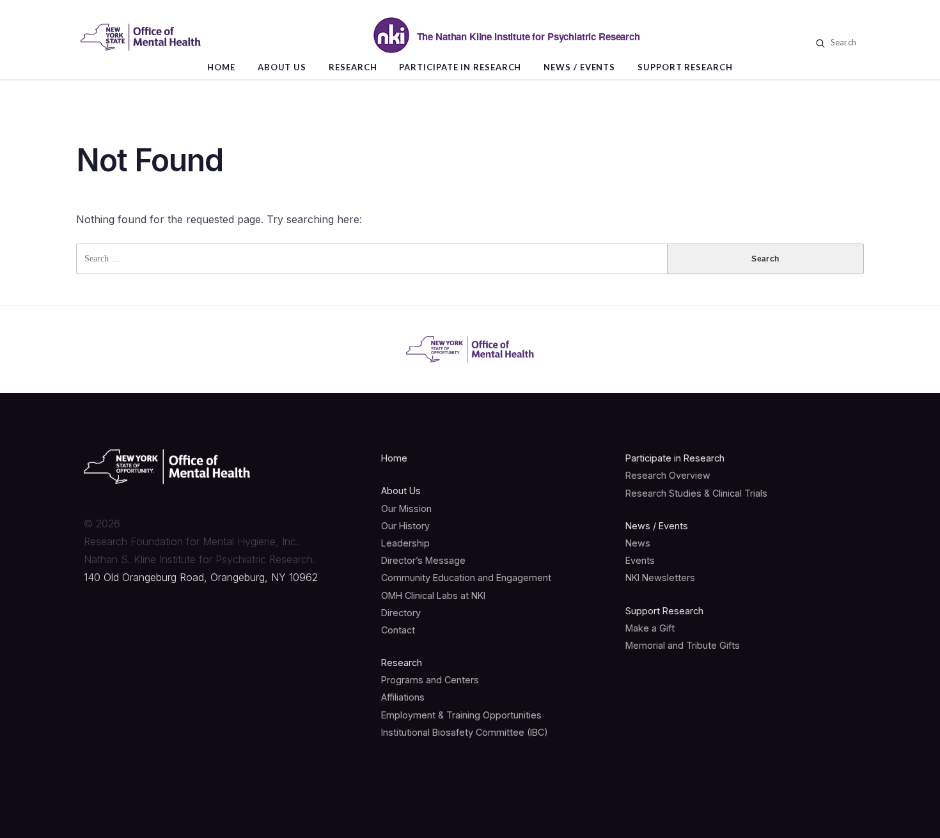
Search (842, 42)
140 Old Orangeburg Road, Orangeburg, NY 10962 (201, 577)
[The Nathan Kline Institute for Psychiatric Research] (140, 37)
